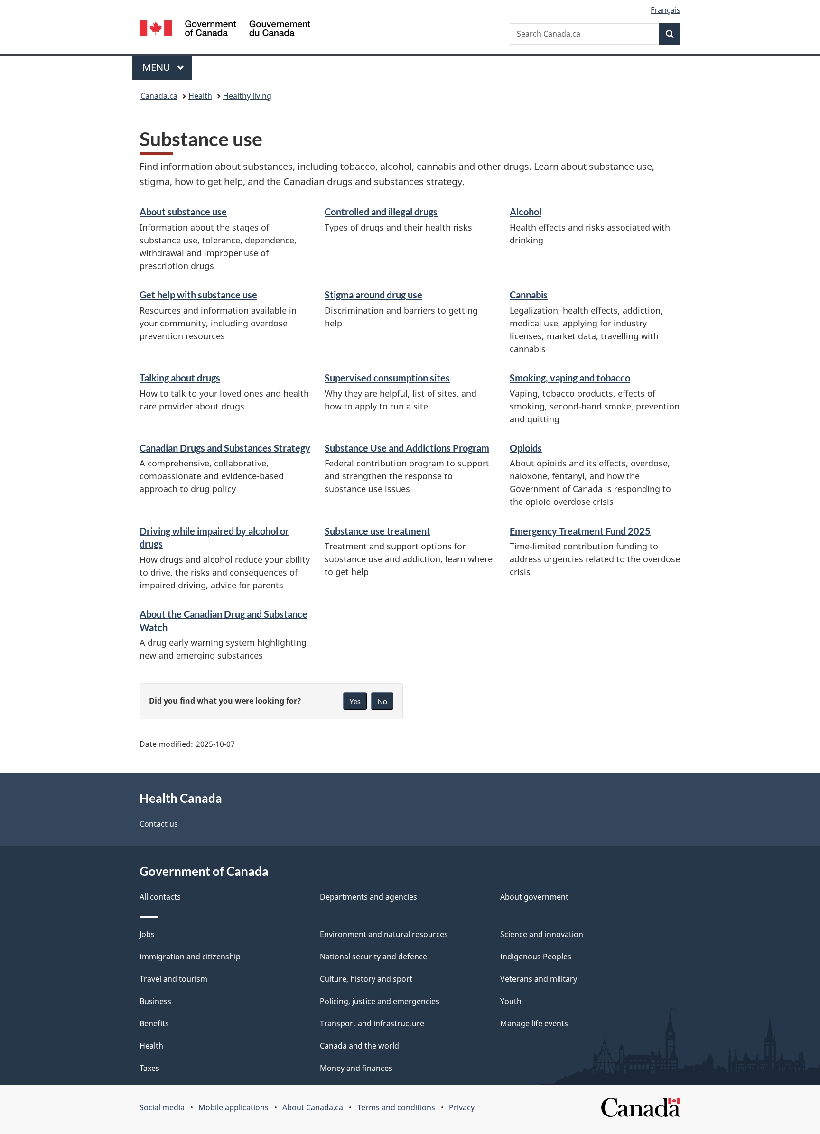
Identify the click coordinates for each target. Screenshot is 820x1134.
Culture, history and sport (366, 979)
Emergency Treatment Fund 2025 (580, 531)
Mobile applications (233, 1107)
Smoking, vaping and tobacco (570, 377)
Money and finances (356, 1068)
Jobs (147, 934)
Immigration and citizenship (190, 956)
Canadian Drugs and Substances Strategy (225, 448)
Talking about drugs (180, 377)
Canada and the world (359, 1046)
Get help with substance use (198, 294)
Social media (162, 1107)
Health (200, 96)
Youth (511, 1001)
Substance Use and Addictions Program (407, 448)
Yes (355, 701)
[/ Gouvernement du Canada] (225, 29)
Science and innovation (541, 934)
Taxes (149, 1068)
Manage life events (534, 1023)
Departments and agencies (368, 897)
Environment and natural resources (384, 934)
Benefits (154, 1023)
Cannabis (529, 294)
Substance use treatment (377, 531)
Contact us (159, 823)
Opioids (526, 448)
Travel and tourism (173, 979)
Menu (157, 67)
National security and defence (373, 956)
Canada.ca (158, 96)
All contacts (160, 897)
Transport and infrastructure (372, 1023)
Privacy (462, 1107)
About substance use (183, 211)
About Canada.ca (312, 1107)
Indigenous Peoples (535, 956)
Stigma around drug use (373, 294)
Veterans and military (538, 979)
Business (155, 1001)
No (382, 701)
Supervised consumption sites (387, 377)
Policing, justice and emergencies (379, 1001)
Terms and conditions (396, 1107)
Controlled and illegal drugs (381, 211)
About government (534, 897)
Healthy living (247, 96)
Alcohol (525, 211)
